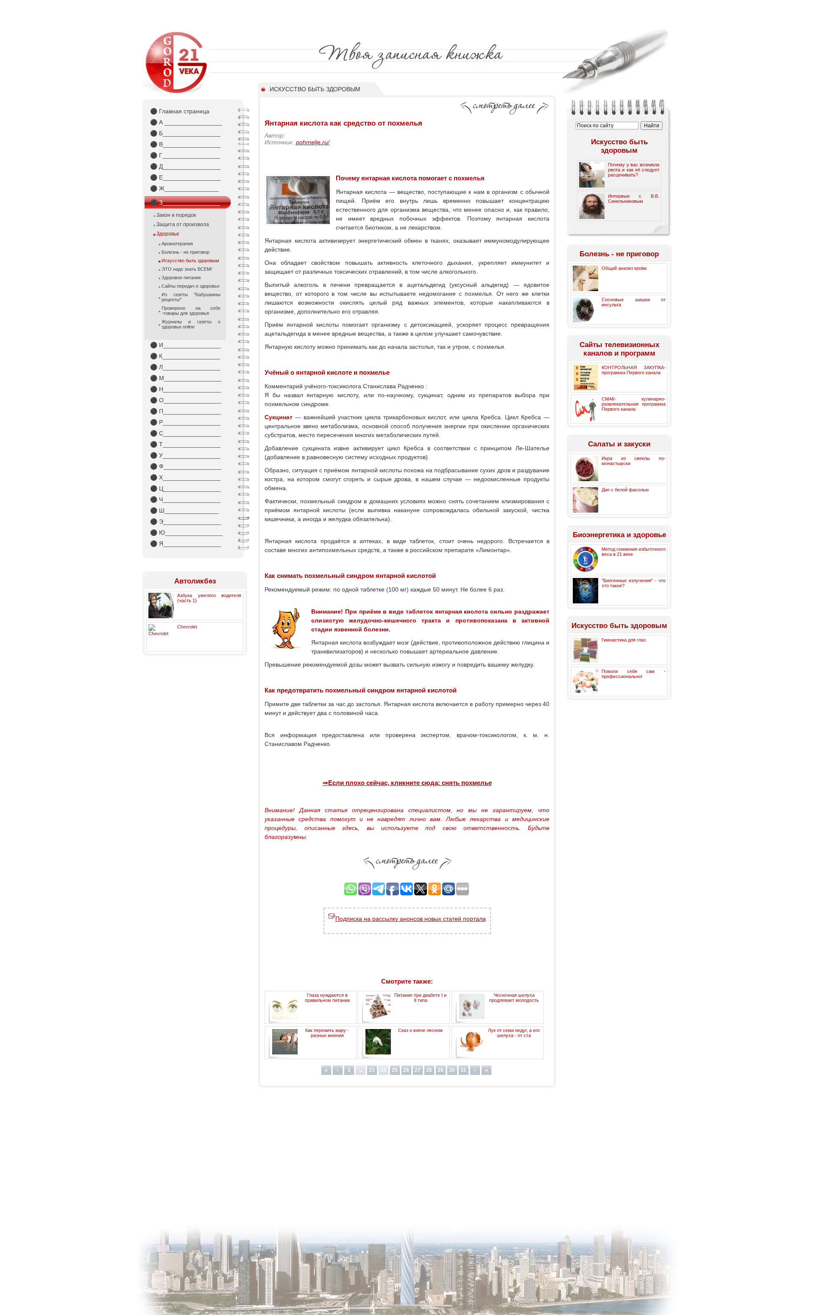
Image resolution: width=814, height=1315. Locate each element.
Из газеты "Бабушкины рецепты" (191, 297)
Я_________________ (185, 543)
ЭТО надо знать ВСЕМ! (187, 269)
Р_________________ (185, 422)
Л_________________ (185, 367)
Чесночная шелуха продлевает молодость (514, 998)
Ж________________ (184, 188)
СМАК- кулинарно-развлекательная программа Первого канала (634, 404)
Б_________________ (185, 133)
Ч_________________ (185, 499)
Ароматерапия (177, 243)
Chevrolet (187, 626)
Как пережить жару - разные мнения (327, 1033)
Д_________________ (185, 166)
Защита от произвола (182, 224)
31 (463, 1070)
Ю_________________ (186, 532)
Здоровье (167, 234)
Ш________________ (184, 510)
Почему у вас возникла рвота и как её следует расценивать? (633, 169)
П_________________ (185, 411)
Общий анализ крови (624, 268)
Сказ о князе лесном (420, 1030)
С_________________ (185, 433)
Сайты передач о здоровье (191, 286)
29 (440, 1070)
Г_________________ (185, 155)
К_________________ (185, 356)
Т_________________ (185, 444)
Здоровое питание (181, 277)
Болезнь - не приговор (185, 252)
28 (429, 1070)
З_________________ (185, 202)
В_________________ (185, 144)
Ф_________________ (185, 466)
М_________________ (186, 378)
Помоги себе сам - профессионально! (634, 674)
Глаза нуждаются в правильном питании (327, 998)
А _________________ (186, 122)
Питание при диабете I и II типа (420, 998)
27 (418, 1070)
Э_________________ (185, 521)
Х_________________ (185, 477)
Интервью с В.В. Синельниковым (633, 198)
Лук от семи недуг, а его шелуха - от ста (514, 1033)
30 (452, 1070)
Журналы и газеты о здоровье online (191, 324)
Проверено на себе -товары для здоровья (191, 311)
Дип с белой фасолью (625, 489)
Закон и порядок (176, 215)
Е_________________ (185, 177)
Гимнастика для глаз (624, 639)
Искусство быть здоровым (190, 260)
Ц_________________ (185, 488)
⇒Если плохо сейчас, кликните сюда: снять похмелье (407, 782)
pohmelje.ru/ (312, 142)
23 (372, 1070)
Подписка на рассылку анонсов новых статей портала (410, 918)
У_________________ (185, 455)
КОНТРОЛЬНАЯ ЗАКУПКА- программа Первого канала (634, 370)
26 (406, 1070)
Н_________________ (185, 389)
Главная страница (179, 111)
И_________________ (185, 345)
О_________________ (185, 400)
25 (395, 1070)
